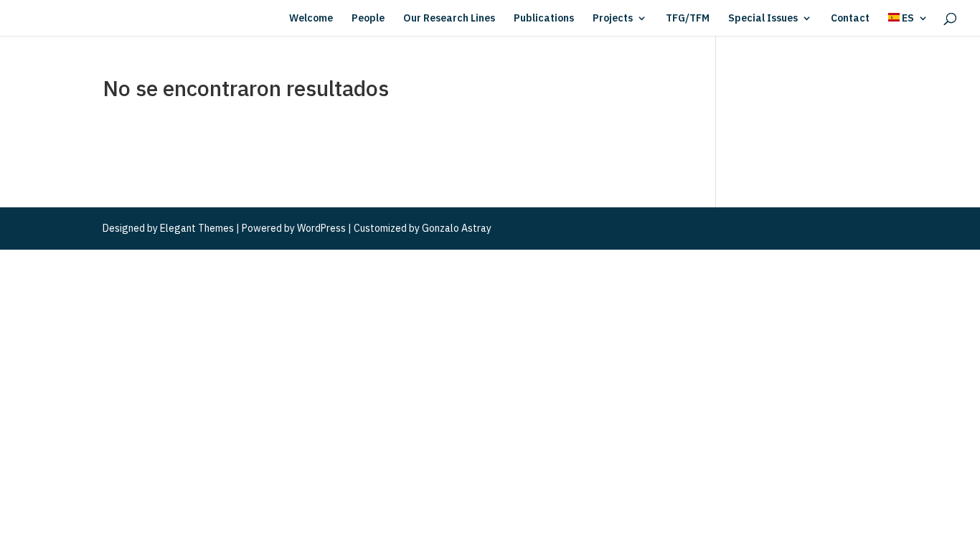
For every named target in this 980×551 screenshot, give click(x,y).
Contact (850, 18)
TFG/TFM (688, 18)
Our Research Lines (449, 18)
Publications (544, 18)
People (368, 18)
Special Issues (763, 18)
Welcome (311, 18)
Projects (613, 18)
